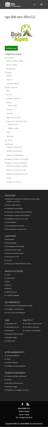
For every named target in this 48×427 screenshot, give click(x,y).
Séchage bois (10, 69)
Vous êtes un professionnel (33, 324)
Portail (8, 359)
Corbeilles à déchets (13, 98)
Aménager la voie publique (14, 208)
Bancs (8, 282)
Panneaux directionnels (14, 151)
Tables (8, 275)
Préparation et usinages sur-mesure (17, 390)
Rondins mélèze (11, 65)
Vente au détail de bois (13, 205)
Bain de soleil (12, 105)
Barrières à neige (11, 337)
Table (8, 132)
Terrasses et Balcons (13, 356)
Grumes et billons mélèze (14, 61)
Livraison (9, 260)
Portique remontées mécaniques (16, 376)
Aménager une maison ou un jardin (17, 219)
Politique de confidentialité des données (18, 264)
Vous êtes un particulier (32, 327)
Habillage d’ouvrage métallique (16, 366)
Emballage (8, 72)
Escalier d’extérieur (12, 362)
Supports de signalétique (14, 155)
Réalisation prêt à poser (13, 250)
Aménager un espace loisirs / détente (18, 215)
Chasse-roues (10, 341)
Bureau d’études (11, 243)
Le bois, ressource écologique (15, 313)
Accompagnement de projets (15, 226)
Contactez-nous (11, 48)
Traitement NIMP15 (12, 83)
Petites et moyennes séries (14, 253)
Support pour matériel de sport (16, 121)
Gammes (9, 109)
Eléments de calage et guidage (16, 166)
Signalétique (9, 144)
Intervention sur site (12, 257)
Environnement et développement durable (19, 306)
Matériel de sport (11, 292)
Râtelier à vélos (13, 128)
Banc (8, 90)
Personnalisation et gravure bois (16, 229)
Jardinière (9, 113)
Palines (8, 178)
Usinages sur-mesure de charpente (16, 159)
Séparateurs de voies (13, 117)
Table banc (10, 136)
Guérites (9, 380)
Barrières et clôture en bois (14, 334)
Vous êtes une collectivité (32, 331)
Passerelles (10, 331)
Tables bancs (10, 278)
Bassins (9, 94)
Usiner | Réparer (11, 222)
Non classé (8, 140)
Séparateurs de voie (12, 327)
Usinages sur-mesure (13, 182)
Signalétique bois (11, 324)
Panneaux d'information (14, 147)
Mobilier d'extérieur (11, 87)
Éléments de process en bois (16, 170)
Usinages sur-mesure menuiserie (16, 163)
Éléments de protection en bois (16, 174)
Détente (9, 102)
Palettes (9, 80)
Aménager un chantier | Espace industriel (19, 212)
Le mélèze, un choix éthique (15, 309)
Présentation (10, 239)
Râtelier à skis (13, 124)
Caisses (9, 75)
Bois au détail (9, 58)
